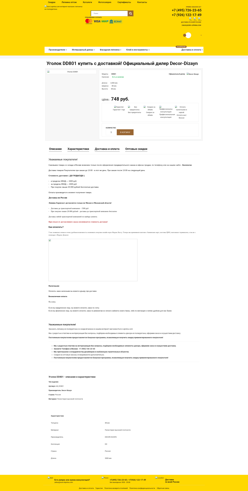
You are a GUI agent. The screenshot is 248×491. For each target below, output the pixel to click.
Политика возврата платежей (116, 488)
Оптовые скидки (136, 149)
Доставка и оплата (107, 149)
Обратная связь (163, 488)
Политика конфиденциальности (142, 488)
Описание (55, 149)
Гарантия (99, 488)
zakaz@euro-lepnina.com (191, 25)
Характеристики (78, 149)
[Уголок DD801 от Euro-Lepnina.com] (71, 72)
